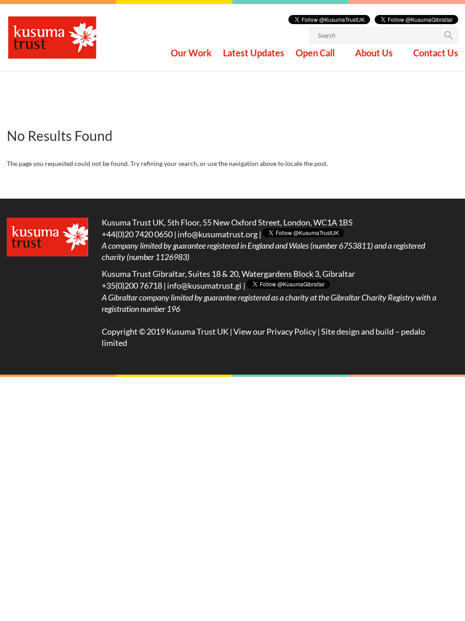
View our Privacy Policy (274, 331)
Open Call (315, 54)
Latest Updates (253, 54)
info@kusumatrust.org (217, 234)
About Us (374, 54)
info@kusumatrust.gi (204, 285)
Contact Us (435, 54)
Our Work (191, 54)
